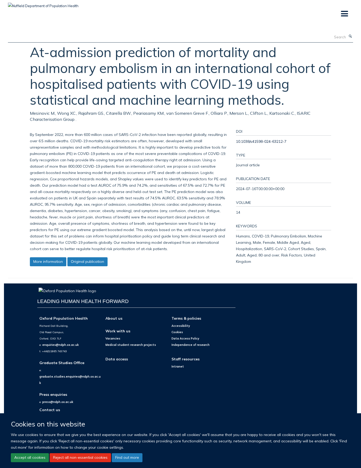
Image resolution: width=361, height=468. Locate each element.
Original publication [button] (87, 261)
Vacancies (112, 338)
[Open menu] (344, 13)
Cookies (177, 332)
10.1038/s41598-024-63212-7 (261, 141)
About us (113, 318)
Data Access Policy (185, 338)
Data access (116, 359)
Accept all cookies (29, 457)
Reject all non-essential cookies (80, 457)
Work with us (117, 331)
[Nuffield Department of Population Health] (43, 4)
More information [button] (48, 261)
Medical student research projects (130, 345)
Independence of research (191, 345)
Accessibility (181, 326)
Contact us (49, 409)
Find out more (127, 457)
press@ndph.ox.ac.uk (57, 402)
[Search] (350, 36)
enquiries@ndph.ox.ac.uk (60, 345)
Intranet (178, 366)
